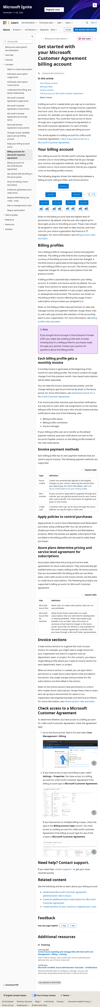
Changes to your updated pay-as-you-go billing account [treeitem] (18, 135)
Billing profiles (46, 86)
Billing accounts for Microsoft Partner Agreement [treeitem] (15, 165)
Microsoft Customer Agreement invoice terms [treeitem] (18, 107)
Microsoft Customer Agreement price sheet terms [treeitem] (17, 116)
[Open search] (87, 22)
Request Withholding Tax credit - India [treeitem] (18, 199)
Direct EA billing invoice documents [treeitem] (17, 183)
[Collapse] (32, 36)
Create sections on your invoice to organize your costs (69, 906)
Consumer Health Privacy (79, 1001)
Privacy (60, 1001)
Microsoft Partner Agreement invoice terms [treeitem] (18, 126)
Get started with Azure (85, 29)
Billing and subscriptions (56, 38)
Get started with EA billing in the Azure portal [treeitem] (19, 175)
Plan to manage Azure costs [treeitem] (19, 205)
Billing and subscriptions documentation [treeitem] (16, 49)
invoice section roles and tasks (79, 701)
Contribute (49, 1001)
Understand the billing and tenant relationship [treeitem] (19, 91)
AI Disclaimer (8, 1001)
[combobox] (18, 41)
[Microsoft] (5, 22)
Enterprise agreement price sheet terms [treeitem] (19, 191)
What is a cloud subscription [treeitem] (19, 69)
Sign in (94, 22)
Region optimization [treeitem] (16, 210)
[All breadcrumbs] (40, 39)
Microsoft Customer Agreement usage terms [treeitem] (18, 99)
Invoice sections (47, 90)
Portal (68, 29)
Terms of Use (7, 1005)
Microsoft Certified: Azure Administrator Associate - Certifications (67, 967)
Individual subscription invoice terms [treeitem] (17, 83)
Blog (37, 1001)
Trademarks (22, 1005)
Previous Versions (24, 1001)
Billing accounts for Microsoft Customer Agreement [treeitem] (16, 154)
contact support (63, 869)
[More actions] (95, 39)
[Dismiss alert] (95, 5)
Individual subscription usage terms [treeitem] (17, 75)
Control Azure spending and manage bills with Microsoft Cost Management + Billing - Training (65, 953)
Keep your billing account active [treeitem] (18, 145)
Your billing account (48, 83)
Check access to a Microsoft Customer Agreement (61, 93)
